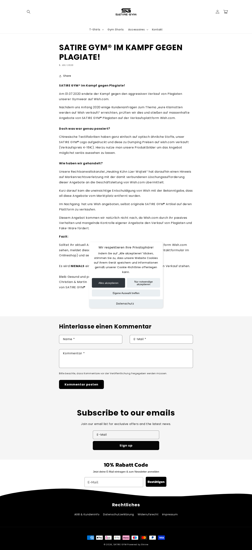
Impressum (170, 514)
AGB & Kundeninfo (87, 514)
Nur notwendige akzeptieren (143, 283)
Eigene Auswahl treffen (126, 292)
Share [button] (67, 76)
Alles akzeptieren (108, 282)
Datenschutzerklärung (118, 514)
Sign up (126, 445)
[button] (29, 12)
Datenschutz (125, 303)
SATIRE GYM (120, 544)
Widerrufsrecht (148, 514)
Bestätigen (156, 481)
